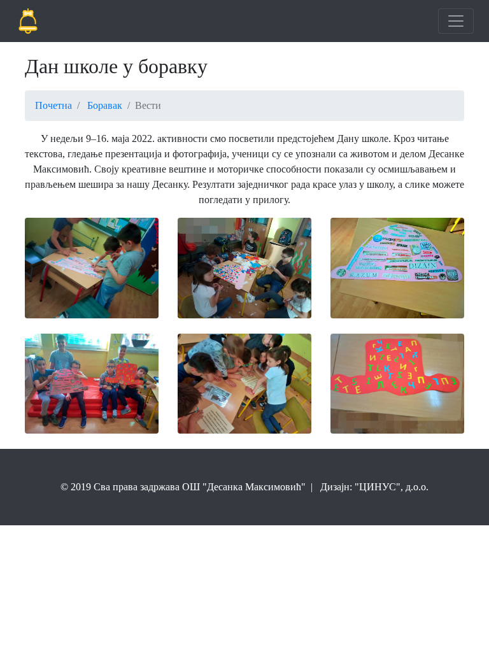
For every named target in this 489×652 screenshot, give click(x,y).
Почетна (53, 105)
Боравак (104, 105)
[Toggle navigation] (456, 21)
